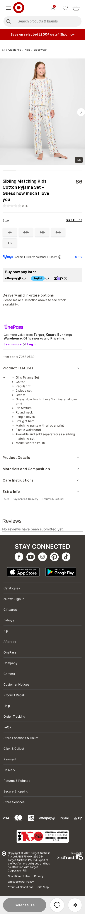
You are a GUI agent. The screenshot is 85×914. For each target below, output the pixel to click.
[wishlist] (65, 8)
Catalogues (11, 588)
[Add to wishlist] (57, 905)
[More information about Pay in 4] (47, 278)
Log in (31, 344)
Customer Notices (16, 684)
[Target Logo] (18, 8)
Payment (9, 759)
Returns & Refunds (16, 780)
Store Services (13, 802)
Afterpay (9, 641)
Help (6, 706)
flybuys (8, 620)
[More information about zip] (65, 278)
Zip (5, 631)
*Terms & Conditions (20, 887)
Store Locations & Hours (20, 738)
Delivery (9, 770)
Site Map (43, 887)
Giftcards (10, 609)
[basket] (76, 8)
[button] (24, 905)
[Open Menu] (8, 8)
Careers (9, 674)
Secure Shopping (16, 791)
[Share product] (75, 905)
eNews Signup (13, 599)
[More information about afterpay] (24, 278)
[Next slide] (81, 112)
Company (10, 663)
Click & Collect (13, 748)
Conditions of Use (19, 876)
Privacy (39, 876)
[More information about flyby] (59, 257)
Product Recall (13, 695)
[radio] (10, 232)
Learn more (13, 344)
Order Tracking (14, 716)
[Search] (8, 21)
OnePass (9, 652)
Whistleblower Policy (21, 881)
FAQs (7, 727)
